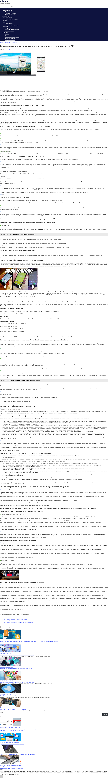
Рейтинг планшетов (9, 11)
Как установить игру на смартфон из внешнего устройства (14, 709)
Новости (4, 20)
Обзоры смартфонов (10, 40)
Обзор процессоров (9, 28)
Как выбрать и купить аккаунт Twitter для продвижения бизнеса (15, 695)
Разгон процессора (9, 31)
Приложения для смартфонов (12, 37)
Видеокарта (5, 8)
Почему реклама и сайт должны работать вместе (10, 742)
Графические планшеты (10, 13)
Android (7, 34)
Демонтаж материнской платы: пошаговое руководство (12, 744)
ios (5, 35)
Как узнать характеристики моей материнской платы (11, 768)
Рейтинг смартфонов (10, 38)
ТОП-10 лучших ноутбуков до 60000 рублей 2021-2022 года (13, 732)
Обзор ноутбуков (9, 23)
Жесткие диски (6, 16)
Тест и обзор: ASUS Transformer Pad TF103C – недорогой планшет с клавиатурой (17, 754)
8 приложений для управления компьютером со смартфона (15, 619)
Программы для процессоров (12, 29)
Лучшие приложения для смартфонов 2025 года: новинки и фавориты (17, 682)
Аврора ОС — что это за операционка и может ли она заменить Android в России (17, 766)
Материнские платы (7, 17)
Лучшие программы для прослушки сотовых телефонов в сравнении (17, 623)
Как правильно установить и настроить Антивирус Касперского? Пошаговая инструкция (19, 729)
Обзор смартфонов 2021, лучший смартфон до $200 (11, 730)
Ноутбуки (4, 22)
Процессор (5, 26)
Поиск (1, 712)
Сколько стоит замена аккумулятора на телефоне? (11, 765)
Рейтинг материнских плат (11, 19)
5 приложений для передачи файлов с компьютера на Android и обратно (18, 622)
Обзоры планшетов (7, 10)
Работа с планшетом (10, 14)
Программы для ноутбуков (11, 25)
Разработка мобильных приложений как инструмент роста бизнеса (16, 668)
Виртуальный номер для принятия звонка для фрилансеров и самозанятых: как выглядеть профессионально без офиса (29, 641)
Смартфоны (5, 32)
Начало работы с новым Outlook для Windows (10, 727)
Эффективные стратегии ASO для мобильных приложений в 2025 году (17, 655)
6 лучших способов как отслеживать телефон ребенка (14, 620)
